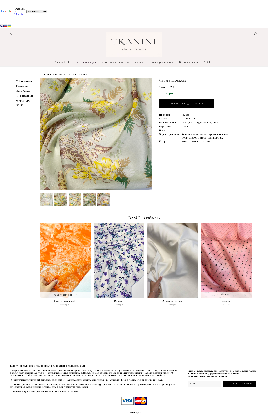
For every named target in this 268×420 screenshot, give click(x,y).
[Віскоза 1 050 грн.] (119, 260)
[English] (2, 26)
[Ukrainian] (5, 26)
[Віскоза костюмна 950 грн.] (172, 260)
